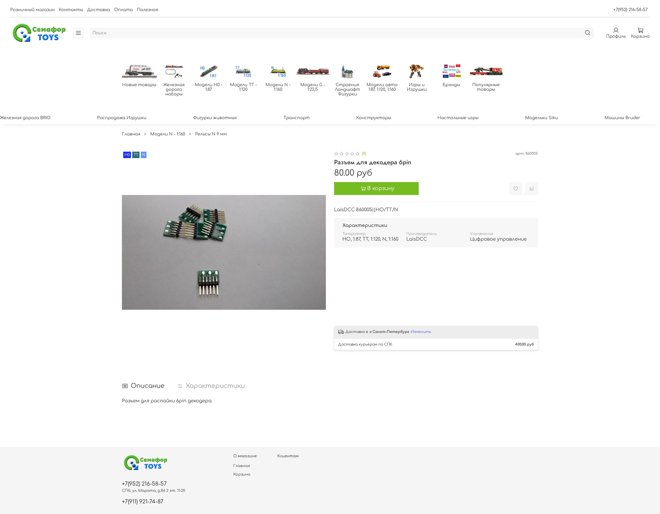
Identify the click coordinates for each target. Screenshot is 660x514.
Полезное (147, 9)
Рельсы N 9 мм (211, 134)
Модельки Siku (541, 118)
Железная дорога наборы (174, 89)
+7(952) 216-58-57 (630, 9)
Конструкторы (373, 118)
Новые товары (139, 85)
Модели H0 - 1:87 (208, 87)
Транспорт (297, 118)
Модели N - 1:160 (278, 87)
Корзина (241, 474)
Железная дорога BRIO (25, 118)
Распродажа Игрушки (121, 118)
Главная (131, 134)
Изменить (421, 332)
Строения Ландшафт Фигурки (347, 89)
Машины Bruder (622, 118)
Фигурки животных (215, 118)
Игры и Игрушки (417, 87)
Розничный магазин (32, 9)
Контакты (71, 9)
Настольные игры (458, 118)
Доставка (98, 9)
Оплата (123, 9)
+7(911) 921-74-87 (142, 502)
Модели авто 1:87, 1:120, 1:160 (382, 87)
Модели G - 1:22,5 (312, 87)
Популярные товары (486, 87)
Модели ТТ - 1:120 (243, 87)
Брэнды (451, 85)
